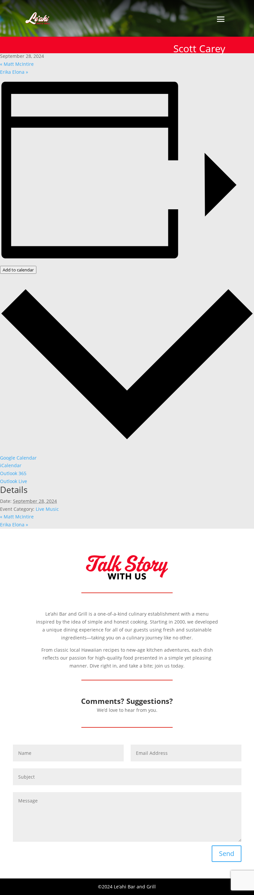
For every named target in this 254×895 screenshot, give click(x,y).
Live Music (47, 509)
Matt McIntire (17, 64)
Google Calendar (18, 458)
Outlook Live (13, 481)
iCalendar (10, 465)
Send (226, 853)
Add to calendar (18, 270)
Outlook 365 (13, 473)
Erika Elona (14, 72)
